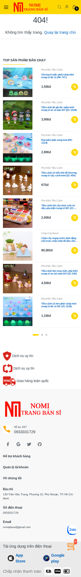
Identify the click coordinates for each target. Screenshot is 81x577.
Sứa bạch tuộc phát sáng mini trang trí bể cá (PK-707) (57, 76)
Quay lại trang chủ (59, 32)
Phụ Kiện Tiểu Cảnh (51, 69)
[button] (59, 6)
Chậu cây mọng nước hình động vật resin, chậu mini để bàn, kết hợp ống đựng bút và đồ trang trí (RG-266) (58, 239)
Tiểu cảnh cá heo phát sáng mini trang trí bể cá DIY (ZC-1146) (58, 305)
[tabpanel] (40, 198)
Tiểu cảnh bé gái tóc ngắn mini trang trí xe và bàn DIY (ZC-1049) (59, 108)
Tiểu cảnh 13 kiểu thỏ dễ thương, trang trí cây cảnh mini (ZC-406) (59, 174)
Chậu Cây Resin (50, 233)
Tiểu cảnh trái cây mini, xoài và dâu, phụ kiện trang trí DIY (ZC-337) (58, 207)
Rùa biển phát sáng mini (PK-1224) (57, 141)
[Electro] (22, 7)
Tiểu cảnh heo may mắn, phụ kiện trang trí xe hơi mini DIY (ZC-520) (59, 272)
